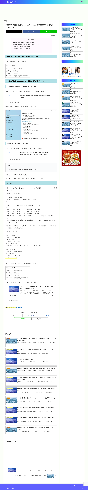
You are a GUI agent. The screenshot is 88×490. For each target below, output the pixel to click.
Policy (71, 485)
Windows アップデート (11, 307)
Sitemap (81, 485)
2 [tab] (45, 19)
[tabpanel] (12, 11)
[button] (39, 318)
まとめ (14, 51)
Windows (19, 307)
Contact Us (76, 485)
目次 (29, 39)
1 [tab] (43, 19)
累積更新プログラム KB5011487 (22, 48)
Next (83, 11)
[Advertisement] (31, 452)
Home (68, 485)
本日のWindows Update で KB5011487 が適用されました (26, 44)
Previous (4, 11)
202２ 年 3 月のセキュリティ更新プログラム (24, 46)
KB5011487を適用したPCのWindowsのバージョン (24, 42)
